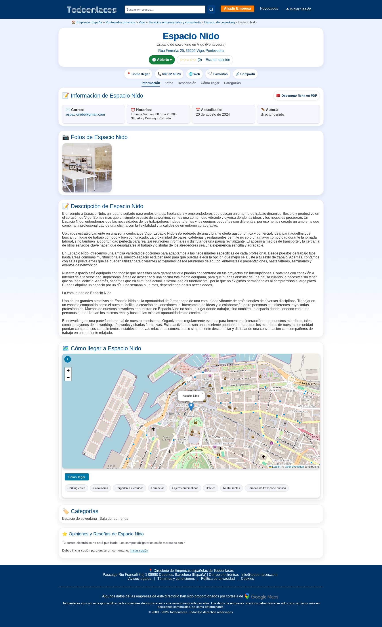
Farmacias (157, 488)
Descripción (187, 83)
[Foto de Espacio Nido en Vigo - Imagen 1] (87, 168)
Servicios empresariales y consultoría (175, 22)
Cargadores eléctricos (129, 488)
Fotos (168, 83)
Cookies (247, 578)
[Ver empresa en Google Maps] (261, 596)
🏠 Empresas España (87, 22)
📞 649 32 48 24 (169, 74)
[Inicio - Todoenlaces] (91, 9)
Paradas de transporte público (267, 488)
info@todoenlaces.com (259, 574)
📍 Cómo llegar (138, 74)
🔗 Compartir (245, 74)
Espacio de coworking (219, 22)
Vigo (142, 22)
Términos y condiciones (176, 578)
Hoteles (211, 488)
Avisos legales (139, 578)
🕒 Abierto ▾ (162, 60)
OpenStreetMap (294, 466)
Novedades (269, 8)
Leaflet (275, 466)
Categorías (232, 83)
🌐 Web (194, 74)
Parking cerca (76, 488)
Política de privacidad (218, 578)
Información (150, 83)
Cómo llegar (210, 83)
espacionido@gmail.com (85, 114)
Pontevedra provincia (120, 22)
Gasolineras (100, 488)
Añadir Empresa (237, 8)
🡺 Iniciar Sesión (298, 9)
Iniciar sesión (139, 550)
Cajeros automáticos (185, 488)
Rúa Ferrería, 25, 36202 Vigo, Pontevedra (191, 51)
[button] (191, 406)
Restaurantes (231, 488)
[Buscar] (211, 9)
